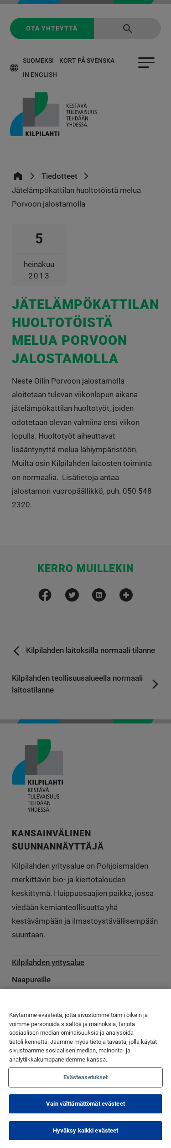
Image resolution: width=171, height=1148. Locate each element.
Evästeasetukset (85, 1077)
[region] (85, 1068)
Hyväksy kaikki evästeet (86, 1130)
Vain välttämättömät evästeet (85, 1103)
